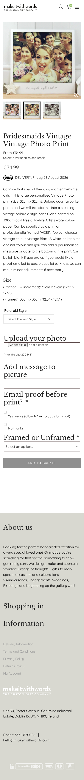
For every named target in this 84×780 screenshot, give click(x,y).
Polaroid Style (15, 310)
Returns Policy (14, 666)
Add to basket (42, 463)
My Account (12, 673)
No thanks (15, 428)
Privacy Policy (13, 659)
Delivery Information (18, 644)
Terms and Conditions (19, 651)
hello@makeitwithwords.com (26, 740)
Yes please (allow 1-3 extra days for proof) (39, 416)
